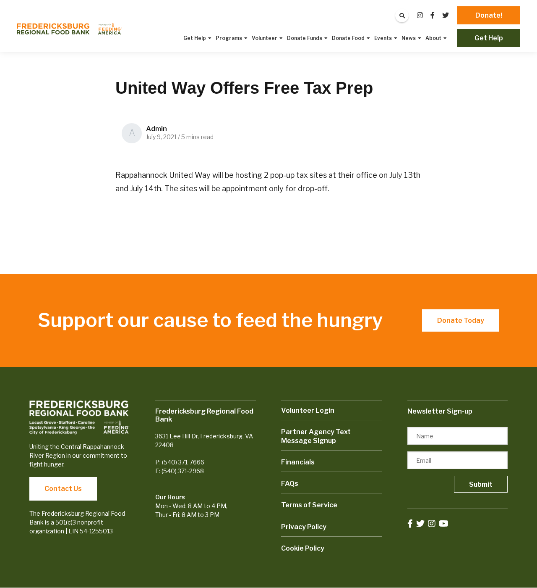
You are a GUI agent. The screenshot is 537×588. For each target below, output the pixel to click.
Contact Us (63, 489)
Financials (298, 462)
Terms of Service (309, 505)
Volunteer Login (307, 410)
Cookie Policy (302, 548)
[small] (420, 15)
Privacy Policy (303, 527)
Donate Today (460, 320)
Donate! (488, 15)
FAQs (289, 484)
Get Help (488, 38)
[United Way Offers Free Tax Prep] (69, 28)
